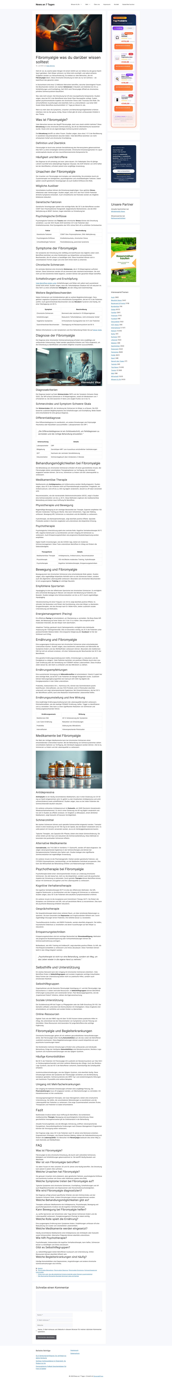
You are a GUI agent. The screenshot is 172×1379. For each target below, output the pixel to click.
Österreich (115, 349)
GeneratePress (98, 1376)
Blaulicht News (116, 300)
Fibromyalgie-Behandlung (45, 1270)
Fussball (114, 319)
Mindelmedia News (118, 211)
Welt (86, 4)
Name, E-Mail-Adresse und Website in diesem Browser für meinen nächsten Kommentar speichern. (69, 1331)
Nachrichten (115, 346)
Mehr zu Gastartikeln (124, 171)
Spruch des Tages (117, 361)
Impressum (106, 4)
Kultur (113, 334)
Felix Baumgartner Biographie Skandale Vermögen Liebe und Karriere (58, 1276)
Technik (114, 364)
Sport (113, 358)
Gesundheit (115, 322)
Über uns (97, 4)
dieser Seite (97, 330)
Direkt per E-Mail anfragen (124, 174)
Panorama (114, 352)
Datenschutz (75, 1353)
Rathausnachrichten (118, 218)
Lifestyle (114, 340)
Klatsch (113, 331)
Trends (113, 370)
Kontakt (116, 4)
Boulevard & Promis (118, 303)
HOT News (115, 325)
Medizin (40, 1268)
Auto (112, 297)
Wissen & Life (75, 4)
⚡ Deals (129, 28)
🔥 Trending (118, 28)
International (115, 328)
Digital (113, 309)
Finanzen (114, 315)
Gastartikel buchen (128, 4)
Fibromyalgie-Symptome (76, 1270)
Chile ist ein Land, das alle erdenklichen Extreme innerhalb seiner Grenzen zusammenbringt (65, 1274)
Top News (114, 367)
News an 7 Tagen (45, 4)
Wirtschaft (115, 376)
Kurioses (114, 337)
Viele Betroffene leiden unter (46, 283)
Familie (113, 312)
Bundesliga (115, 306)
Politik (113, 355)
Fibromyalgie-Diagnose (61, 1270)
